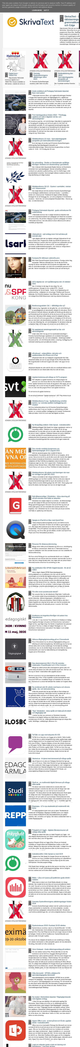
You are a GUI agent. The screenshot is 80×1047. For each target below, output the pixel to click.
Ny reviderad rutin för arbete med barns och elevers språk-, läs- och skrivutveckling (51, 688)
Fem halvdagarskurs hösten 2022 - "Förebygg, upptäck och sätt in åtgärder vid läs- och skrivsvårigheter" (49, 117)
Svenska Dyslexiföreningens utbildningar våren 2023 (40, 76)
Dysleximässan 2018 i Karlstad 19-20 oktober (49, 925)
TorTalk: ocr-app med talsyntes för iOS (46, 735)
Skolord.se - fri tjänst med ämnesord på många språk (51, 758)
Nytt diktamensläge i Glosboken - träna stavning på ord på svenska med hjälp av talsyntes (51, 497)
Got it (46, 10)
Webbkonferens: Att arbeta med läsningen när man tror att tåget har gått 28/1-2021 (50, 473)
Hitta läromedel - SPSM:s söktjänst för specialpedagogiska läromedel (46, 974)
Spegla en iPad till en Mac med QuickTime (48, 520)
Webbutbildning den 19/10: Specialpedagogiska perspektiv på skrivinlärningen (65, 77)
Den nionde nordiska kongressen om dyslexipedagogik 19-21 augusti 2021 (46, 449)
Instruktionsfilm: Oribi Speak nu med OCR (47, 854)
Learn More (37, 10)
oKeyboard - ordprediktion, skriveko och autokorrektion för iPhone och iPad (46, 354)
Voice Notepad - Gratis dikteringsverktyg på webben (51, 949)
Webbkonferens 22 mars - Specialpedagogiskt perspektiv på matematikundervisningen (49, 140)
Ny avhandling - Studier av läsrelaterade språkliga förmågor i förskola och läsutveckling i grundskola (50, 163)
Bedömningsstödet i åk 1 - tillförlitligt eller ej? (48, 306)
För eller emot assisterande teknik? (45, 592)
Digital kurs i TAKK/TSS (13, 74)
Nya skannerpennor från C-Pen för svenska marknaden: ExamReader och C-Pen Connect (49, 664)
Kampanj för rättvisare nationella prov (46, 258)
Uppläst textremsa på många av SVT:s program (49, 377)
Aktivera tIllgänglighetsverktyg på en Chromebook (50, 639)
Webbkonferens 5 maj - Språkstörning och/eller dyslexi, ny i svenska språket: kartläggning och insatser (49, 403)
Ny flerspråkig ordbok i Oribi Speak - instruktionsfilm (51, 425)
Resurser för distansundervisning (44, 544)
